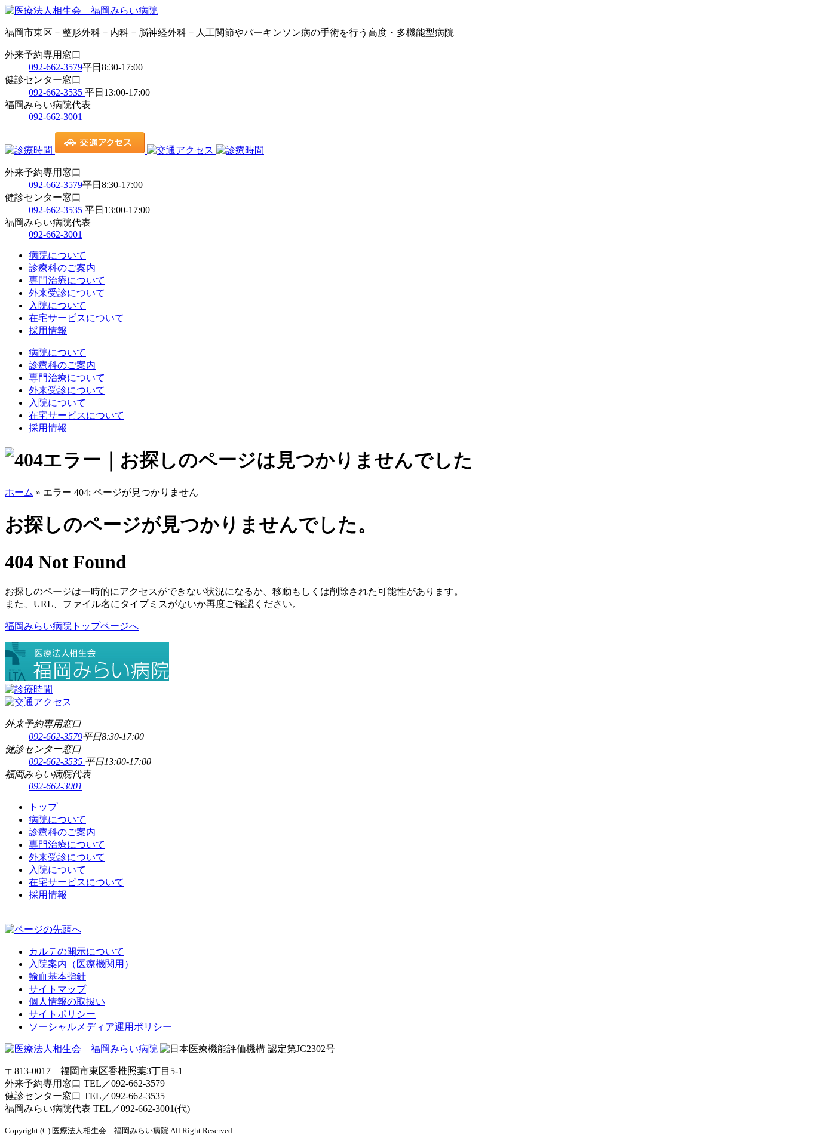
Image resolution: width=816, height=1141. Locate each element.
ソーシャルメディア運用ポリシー (100, 1027)
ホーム (19, 492)
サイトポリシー (62, 1014)
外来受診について (67, 293)
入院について (57, 305)
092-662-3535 (57, 92)
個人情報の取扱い (67, 1002)
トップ (43, 807)
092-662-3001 (55, 117)
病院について (57, 255)
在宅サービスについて (76, 318)
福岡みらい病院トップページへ (72, 626)
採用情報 (48, 330)
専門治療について (67, 280)
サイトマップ (57, 989)
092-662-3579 (55, 67)
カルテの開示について (76, 951)
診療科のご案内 (62, 268)
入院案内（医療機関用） (81, 964)
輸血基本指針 (57, 976)
